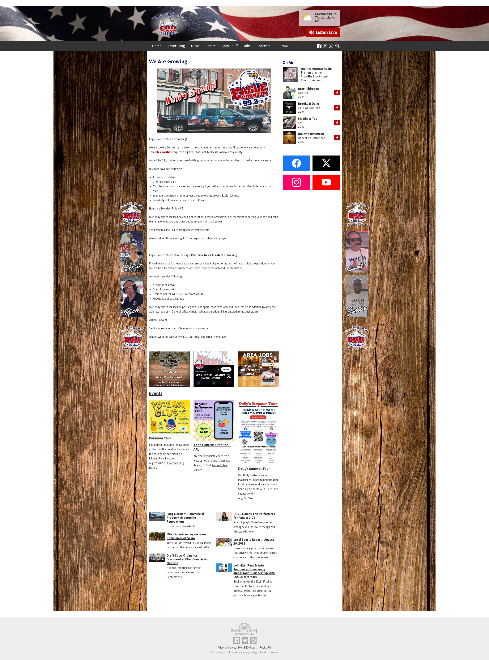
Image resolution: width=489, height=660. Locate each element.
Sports (210, 46)
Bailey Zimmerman (311, 133)
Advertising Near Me (230, 647)
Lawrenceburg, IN (326, 13)
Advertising (176, 46)
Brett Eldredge (308, 88)
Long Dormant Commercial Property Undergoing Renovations (185, 517)
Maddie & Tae (307, 118)
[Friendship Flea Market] (169, 369)
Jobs (247, 46)
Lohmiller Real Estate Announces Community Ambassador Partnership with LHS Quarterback (254, 571)
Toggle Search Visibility (337, 46)
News (195, 46)
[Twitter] (245, 640)
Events (155, 393)
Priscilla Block (310, 76)
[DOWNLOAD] (337, 92)
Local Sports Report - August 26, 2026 (253, 541)
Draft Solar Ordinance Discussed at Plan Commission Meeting (188, 559)
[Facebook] (319, 46)
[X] (213, 369)
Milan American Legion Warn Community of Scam (186, 536)
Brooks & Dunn (308, 103)
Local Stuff (230, 46)
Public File (266, 647)
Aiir (255, 652)
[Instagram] (331, 46)
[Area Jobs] (258, 369)
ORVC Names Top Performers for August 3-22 (254, 515)
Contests (263, 46)
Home (156, 46)
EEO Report (251, 647)
